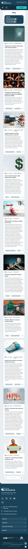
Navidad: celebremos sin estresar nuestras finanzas (12, 320)
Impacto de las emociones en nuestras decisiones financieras (13, 361)
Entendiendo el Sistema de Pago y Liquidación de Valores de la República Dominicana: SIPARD (13, 94)
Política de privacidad (15, 546)
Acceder (21, 8)
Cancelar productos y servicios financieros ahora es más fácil (12, 134)
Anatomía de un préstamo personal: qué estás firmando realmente (14, 46)
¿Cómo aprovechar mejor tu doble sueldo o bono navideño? (12, 176)
